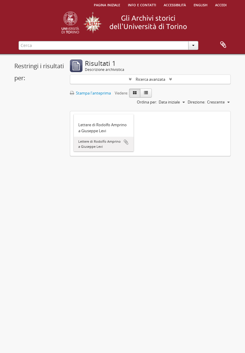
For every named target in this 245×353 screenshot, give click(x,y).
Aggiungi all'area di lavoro (126, 142)
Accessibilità (175, 4)
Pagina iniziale (107, 4)
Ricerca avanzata (150, 79)
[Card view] (134, 93)
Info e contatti (142, 4)
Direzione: (196, 102)
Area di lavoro (223, 44)
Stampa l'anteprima (93, 93)
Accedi (220, 4)
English (200, 4)
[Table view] (146, 93)
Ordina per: (147, 102)
